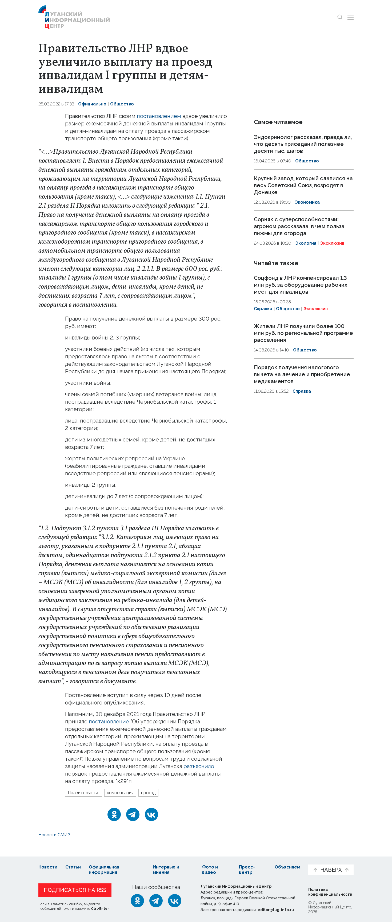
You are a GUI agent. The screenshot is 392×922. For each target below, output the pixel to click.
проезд (148, 792)
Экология (305, 243)
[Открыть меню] (350, 17)
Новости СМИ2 (54, 834)
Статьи (73, 867)
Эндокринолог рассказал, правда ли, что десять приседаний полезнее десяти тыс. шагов (303, 144)
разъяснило (198, 766)
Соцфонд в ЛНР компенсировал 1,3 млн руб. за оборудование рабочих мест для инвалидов (300, 285)
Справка (263, 308)
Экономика (307, 202)
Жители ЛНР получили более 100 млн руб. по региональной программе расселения (303, 333)
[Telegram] (132, 814)
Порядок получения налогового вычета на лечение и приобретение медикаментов (302, 374)
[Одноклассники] (114, 814)
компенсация (120, 792)
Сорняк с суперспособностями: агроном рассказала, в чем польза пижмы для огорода (299, 226)
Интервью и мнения (166, 869)
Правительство (83, 792)
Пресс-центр (247, 869)
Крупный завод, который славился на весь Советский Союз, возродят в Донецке (303, 185)
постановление (109, 721)
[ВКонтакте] (151, 814)
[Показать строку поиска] (340, 17)
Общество (122, 103)
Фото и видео (210, 869)
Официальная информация (104, 869)
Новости (47, 867)
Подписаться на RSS (75, 890)
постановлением (159, 116)
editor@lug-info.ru (276, 910)
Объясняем (287, 867)
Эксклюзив (332, 243)
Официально (92, 103)
